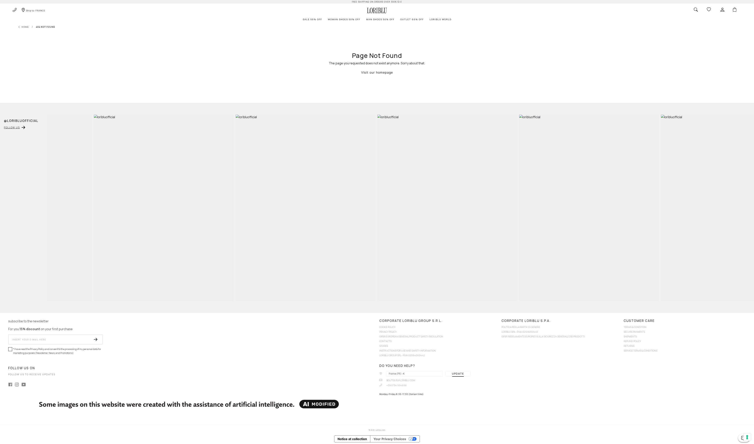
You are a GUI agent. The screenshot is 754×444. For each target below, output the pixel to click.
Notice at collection (352, 439)
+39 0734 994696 (396, 385)
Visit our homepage (377, 72)
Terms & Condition (635, 327)
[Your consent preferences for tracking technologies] (747, 437)
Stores (383, 346)
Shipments (630, 336)
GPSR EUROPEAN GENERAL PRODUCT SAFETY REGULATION (411, 336)
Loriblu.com (380, 430)
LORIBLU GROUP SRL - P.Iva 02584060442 (402, 355)
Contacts (385, 341)
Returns (629, 346)
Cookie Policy (387, 327)
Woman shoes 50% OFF (344, 19)
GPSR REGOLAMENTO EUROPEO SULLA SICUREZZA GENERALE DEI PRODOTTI (543, 336)
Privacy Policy (388, 331)
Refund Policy (632, 341)
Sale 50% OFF (312, 19)
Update (458, 373)
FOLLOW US (12, 127)
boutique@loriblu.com (400, 380)
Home (25, 26)
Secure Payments (634, 331)
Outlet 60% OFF (412, 19)
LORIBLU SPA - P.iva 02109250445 (519, 331)
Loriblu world (440, 19)
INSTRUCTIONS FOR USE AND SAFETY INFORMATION (407, 350)
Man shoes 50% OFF (380, 19)
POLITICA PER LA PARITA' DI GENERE (520, 327)
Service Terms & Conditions (640, 350)
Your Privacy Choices (389, 439)
